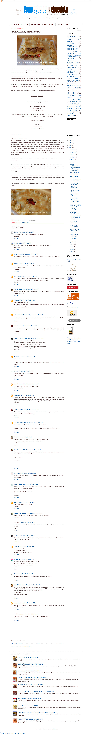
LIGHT (27, 24)
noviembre (73, 152)
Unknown (16, 300)
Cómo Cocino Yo (18, 384)
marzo (72, 249)
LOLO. (68, 80)
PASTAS (69, 85)
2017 (70, 138)
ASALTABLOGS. (71, 38)
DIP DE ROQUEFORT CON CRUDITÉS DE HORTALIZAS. (75, 167)
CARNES (69, 45)
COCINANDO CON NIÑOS (35, 24)
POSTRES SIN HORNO (14, 24)
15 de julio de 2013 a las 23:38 (24, 437)
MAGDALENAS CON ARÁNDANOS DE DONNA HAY (75, 179)
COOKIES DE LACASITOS (74, 226)
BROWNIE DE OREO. (74, 195)
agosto (72, 159)
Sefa (15, 437)
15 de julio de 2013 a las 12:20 (35, 338)
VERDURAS (71, 115)
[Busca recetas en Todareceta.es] (72, 307)
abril (71, 246)
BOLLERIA (70, 43)
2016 (70, 140)
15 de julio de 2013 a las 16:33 (27, 395)
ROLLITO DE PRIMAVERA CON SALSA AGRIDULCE (32, 678)
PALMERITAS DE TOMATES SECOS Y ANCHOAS (75, 186)
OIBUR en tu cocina (19, 614)
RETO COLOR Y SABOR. (73, 105)
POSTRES (71, 92)
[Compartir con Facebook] (33, 220)
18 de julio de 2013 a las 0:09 (32, 614)
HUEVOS (69, 78)
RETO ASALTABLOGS (74, 103)
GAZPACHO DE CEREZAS (74, 235)
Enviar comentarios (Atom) (25, 647)
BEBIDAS (69, 40)
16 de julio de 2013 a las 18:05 (27, 522)
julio (71, 162)
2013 (70, 147)
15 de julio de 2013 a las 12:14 (30, 326)
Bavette (16, 371)
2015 (70, 143)
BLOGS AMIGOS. (51, 24)
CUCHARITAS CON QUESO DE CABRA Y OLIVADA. (75, 207)
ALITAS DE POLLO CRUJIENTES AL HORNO (30, 719)
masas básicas (75, 80)
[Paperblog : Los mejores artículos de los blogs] (70, 304)
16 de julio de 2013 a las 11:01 (33, 450)
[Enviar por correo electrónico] (30, 220)
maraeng (16, 502)
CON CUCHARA (73, 57)
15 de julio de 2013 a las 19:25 (36, 422)
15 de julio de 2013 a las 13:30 (27, 356)
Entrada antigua (60, 644)
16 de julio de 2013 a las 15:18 (34, 513)
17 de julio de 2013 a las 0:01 (25, 574)
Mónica (16, 232)
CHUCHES (75, 51)
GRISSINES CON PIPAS (74, 191)
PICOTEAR (74, 90)
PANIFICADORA (74, 83)
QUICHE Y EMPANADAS (22, 222)
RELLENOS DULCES (75, 101)
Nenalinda (16, 535)
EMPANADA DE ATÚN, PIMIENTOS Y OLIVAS (74, 200)
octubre (72, 154)
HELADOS (70, 73)
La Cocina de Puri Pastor (20, 338)
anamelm (16, 357)
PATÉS (68, 87)
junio (71, 242)
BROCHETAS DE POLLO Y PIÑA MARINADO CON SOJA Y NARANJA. (37, 712)
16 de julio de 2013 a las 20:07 (27, 546)
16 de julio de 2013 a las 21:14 (26, 559)
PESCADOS (77, 89)
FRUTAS (70, 69)
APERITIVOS (71, 36)
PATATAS (76, 85)
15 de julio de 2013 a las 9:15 (30, 254)
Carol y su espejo (18, 254)
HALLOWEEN (44, 24)
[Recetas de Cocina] (71, 271)
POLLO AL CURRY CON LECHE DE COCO (75, 217)
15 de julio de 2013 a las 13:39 (26, 371)
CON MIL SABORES (19, 450)
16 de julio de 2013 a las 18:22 (27, 535)
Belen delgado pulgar (19, 585)
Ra (14, 243)
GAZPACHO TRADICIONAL (74, 212)
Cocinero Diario (18, 289)
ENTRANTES (71, 67)
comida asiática (77, 55)
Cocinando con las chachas (21, 422)
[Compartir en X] (32, 220)
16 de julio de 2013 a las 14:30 (26, 502)
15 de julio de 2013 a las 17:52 (31, 409)
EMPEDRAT (73, 239)
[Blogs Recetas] (74, 261)
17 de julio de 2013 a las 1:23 (32, 585)
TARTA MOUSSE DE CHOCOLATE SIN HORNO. (31, 685)
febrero (72, 251)
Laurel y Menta (18, 484)
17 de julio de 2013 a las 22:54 (27, 603)
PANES (79, 82)
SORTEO (76, 112)
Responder (16, 238)
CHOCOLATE (73, 49)
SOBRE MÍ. (67, 24)
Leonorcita (17, 603)
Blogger (55, 729)
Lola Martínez (17, 276)
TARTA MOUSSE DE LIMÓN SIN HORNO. (29, 698)
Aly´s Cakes (17, 473)
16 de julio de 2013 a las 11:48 (30, 484)
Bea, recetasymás (18, 410)
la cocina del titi (18, 326)
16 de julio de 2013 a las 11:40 (28, 473)
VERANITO (70, 114)
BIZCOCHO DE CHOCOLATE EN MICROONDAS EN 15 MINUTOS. (36, 691)
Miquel (16, 574)
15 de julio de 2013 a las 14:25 (31, 384)
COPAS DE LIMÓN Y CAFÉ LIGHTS (28, 705)
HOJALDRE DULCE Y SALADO (74, 76)
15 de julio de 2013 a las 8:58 (25, 232)
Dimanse (16, 263)
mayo (71, 244)
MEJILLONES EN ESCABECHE (75, 173)
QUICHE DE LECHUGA (73, 222)
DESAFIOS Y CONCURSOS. (74, 64)
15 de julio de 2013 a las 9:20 (26, 263)
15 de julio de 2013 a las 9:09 (23, 243)
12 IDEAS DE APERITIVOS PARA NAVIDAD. (30, 671)
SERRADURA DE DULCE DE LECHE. (28, 657)
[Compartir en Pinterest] (34, 220)
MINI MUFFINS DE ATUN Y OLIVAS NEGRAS (75, 230)
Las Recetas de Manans (20, 513)
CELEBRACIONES (60, 24)
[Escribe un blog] (31, 220)
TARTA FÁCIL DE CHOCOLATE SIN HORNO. (30, 664)
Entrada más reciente (16, 644)
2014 (70, 145)
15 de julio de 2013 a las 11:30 (30, 289)
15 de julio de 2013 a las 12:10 (35, 315)
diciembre (73, 150)
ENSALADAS (73, 65)
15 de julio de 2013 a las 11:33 (27, 300)
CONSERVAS (70, 58)
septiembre (73, 157)
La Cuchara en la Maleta (20, 315)
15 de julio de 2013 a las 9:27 (29, 276)
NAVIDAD (22, 24)
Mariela (16, 559)
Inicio (38, 644)
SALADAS (69, 107)
